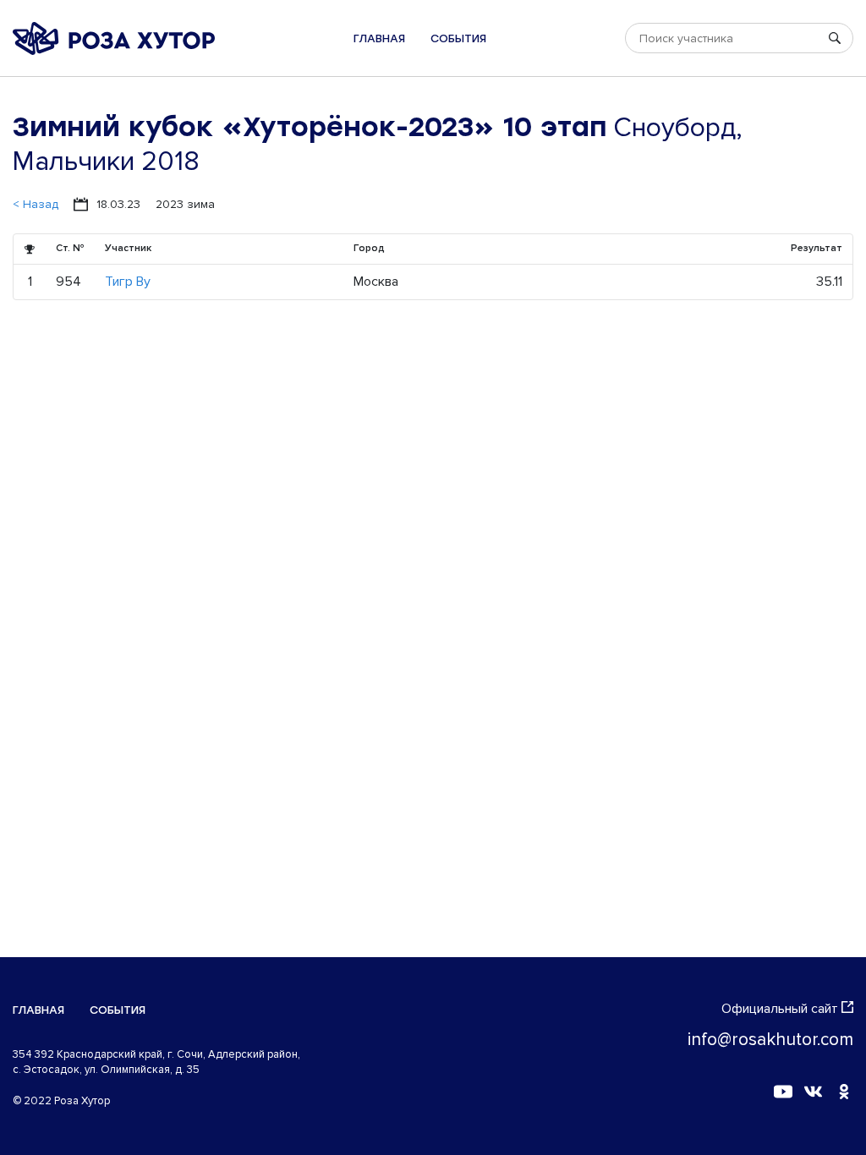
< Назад (35, 204)
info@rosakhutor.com (770, 1039)
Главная (379, 38)
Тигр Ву (128, 281)
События (458, 38)
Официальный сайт (779, 1008)
